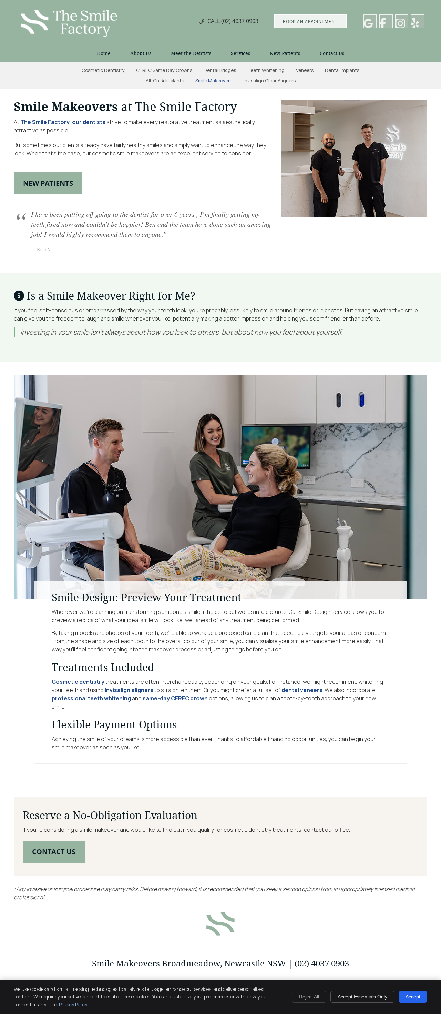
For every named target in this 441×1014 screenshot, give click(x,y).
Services (240, 53)
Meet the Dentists (191, 53)
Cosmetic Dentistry (103, 70)
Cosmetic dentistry (78, 682)
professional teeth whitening (91, 698)
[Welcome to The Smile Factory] (69, 35)
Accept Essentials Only (362, 997)
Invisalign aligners (129, 690)
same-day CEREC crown (175, 698)
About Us (140, 53)
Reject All (309, 997)
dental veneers (301, 690)
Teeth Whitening (266, 70)
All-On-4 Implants (165, 81)
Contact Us (332, 53)
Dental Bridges (220, 70)
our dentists (88, 122)
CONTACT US (53, 851)
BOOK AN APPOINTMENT (310, 21)
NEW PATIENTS (48, 183)
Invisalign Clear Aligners (270, 81)
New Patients (285, 53)
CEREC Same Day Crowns (164, 70)
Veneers (305, 70)
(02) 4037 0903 (239, 21)
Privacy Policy (73, 1004)
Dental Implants (342, 70)
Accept (413, 997)
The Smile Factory (45, 122)
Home (104, 53)
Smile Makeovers (213, 81)
